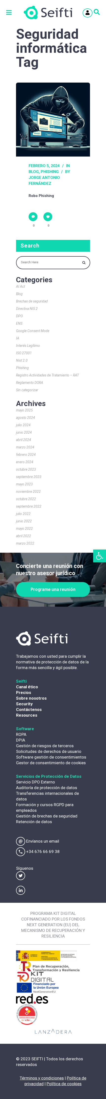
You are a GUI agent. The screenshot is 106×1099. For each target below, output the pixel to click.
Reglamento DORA (29, 383)
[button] (99, 556)
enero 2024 (24, 462)
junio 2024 (24, 432)
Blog (34, 171)
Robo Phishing (41, 196)
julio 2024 (23, 425)
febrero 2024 (26, 455)
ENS (19, 323)
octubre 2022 (26, 499)
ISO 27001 (24, 353)
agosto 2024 (25, 418)
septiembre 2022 (28, 506)
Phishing (50, 171)
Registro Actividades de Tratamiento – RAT (47, 375)
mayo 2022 (24, 529)
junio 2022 (24, 521)
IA (17, 338)
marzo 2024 (25, 447)
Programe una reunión (53, 589)
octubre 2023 (26, 469)
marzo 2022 (25, 543)
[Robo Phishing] (53, 120)
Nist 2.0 (22, 360)
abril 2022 (23, 536)
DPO (19, 316)
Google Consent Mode (32, 331)
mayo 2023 (24, 484)
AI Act (20, 286)
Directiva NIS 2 (27, 309)
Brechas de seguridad (32, 301)
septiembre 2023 (28, 477)
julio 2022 (23, 514)
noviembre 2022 (28, 492)
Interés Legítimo (28, 346)
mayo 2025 (24, 410)
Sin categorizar (27, 390)
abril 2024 (23, 440)
